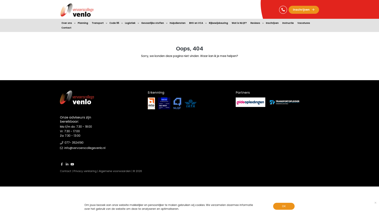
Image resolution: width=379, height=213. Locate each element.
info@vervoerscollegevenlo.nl (84, 148)
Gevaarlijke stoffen (152, 23)
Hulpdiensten (178, 23)
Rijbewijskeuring (218, 23)
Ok (284, 206)
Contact (66, 27)
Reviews (255, 23)
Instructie (288, 23)
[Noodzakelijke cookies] (375, 202)
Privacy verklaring (85, 171)
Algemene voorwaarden (115, 171)
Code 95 (114, 23)
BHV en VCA (196, 23)
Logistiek (130, 23)
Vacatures (303, 23)
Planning (83, 23)
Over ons (66, 23)
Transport (98, 23)
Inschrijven (302, 10)
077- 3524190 (74, 143)
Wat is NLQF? (239, 23)
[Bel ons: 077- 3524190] (283, 10)
